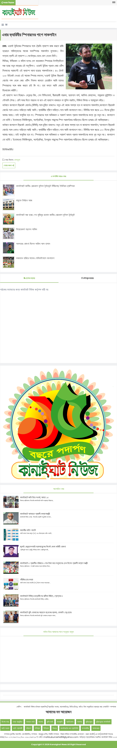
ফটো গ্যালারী (17, 728)
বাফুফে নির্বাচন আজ (24, 200)
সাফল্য (79, 721)
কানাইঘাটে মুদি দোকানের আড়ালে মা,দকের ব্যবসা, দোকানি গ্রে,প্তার (45, 612)
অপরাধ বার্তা (30, 721)
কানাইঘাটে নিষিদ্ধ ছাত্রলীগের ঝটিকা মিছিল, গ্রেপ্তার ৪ (41, 596)
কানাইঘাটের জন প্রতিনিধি (69, 728)
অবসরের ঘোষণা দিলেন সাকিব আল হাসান (33, 244)
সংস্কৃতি (60, 721)
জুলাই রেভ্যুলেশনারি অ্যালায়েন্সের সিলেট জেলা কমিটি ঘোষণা (43, 546)
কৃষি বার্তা (50, 721)
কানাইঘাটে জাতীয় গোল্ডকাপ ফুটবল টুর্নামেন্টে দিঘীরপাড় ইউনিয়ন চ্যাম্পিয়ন (45, 186)
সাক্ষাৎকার (96, 728)
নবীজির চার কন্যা (26, 579)
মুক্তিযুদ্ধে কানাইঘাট (103, 721)
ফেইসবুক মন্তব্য (88, 278)
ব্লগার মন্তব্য (30, 278)
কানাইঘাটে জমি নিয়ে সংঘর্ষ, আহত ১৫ (34, 497)
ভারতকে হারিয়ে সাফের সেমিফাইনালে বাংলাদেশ (35, 258)
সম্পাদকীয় (85, 728)
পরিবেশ (28, 728)
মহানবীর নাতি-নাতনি (28, 530)
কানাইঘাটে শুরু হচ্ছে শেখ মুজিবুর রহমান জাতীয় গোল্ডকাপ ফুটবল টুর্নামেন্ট (45, 215)
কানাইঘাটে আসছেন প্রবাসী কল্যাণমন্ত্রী (35, 514)
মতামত (40, 721)
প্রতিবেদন (69, 721)
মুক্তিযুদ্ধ (89, 721)
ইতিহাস (46, 728)
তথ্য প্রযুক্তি (17, 721)
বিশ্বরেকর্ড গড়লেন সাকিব (26, 229)
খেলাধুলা (17, 159)
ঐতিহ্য (37, 728)
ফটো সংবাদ (5, 728)
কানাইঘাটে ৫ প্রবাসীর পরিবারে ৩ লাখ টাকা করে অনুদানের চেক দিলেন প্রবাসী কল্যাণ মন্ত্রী (54, 563)
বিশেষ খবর (5, 721)
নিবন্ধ (55, 728)
